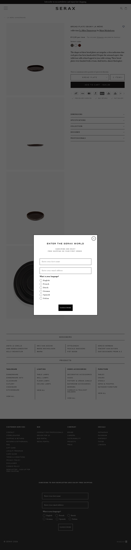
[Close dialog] (94, 238)
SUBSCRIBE (65, 307)
